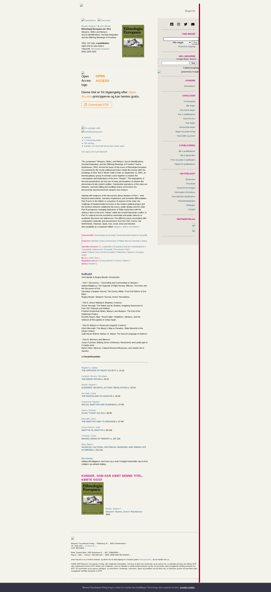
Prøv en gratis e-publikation (183, 160)
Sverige (139, 252)
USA (83, 255)
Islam (102, 241)
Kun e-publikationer (186, 114)
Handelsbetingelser (186, 201)
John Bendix (105, 26)
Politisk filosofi (124, 241)
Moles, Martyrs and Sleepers (98, 404)
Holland (91, 252)
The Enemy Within (91, 379)
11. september (105, 246)
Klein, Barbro (87, 444)
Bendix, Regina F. (89, 26)
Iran (98, 252)
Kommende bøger (187, 127)
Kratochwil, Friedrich (90, 402)
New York (94, 258)
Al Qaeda (117, 246)
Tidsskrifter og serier (186, 136)
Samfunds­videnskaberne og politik (132, 235)
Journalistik (86, 249)
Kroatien (112, 252)
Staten (144, 241)
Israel (104, 252)
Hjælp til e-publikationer (185, 164)
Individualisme (138, 246)
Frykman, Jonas (88, 436)
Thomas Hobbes (122, 261)
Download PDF (98, 104)
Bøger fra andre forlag (185, 131)
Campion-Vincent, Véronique (94, 376)
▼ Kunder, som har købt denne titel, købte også (102, 146)
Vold (127, 249)
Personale (190, 183)
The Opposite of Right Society (98, 370)
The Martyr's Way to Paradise (98, 421)
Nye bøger (190, 123)
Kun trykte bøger (187, 110)
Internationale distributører (183, 196)
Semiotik (136, 241)
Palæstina (121, 252)
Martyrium (98, 249)
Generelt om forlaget (186, 188)
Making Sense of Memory (95, 439)
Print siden (106, 20)
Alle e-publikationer (186, 151)
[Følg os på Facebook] (172, 24)
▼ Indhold (86, 137)
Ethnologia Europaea (100, 49)
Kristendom (111, 241)
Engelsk (92, 263)
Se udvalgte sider (92, 128)
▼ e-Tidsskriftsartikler (91, 140)
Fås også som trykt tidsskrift (94, 152)
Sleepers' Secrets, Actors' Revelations (104, 387)
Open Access (189, 118)
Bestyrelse (190, 179)
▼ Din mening (87, 143)
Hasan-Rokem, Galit (90, 427)
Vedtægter (190, 205)
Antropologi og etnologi (105, 235)
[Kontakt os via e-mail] (192, 24)
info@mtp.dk (90, 546)
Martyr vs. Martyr (92, 430)
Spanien (131, 252)
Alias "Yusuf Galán (92, 413)
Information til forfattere (185, 192)
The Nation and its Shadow (96, 396)
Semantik (108, 249)
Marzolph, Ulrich (88, 419)
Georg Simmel (106, 261)
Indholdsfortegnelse (93, 132)
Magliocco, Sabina (89, 368)
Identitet (95, 241)
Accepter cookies (187, 587)
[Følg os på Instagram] (178, 24)
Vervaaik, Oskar (88, 393)
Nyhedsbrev (90, 20)
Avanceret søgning (186, 46)
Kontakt (191, 209)
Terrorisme (119, 249)
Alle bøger (190, 106)
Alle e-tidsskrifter (187, 155)
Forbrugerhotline (145, 559)
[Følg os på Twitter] (185, 24)
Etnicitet (127, 246)
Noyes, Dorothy (88, 410)
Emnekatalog (189, 101)
